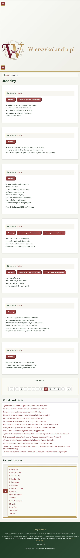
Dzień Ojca (13, 491)
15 (46, 389)
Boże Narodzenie (15, 501)
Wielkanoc (13, 513)
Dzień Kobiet (14, 482)
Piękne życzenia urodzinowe (54, 233)
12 (33, 389)
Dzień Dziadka (14, 476)
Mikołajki (12, 504)
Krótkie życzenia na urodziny (54, 272)
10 (25, 389)
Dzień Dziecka (14, 479)
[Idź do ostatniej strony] (69, 389)
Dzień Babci (13, 470)
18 (58, 389)
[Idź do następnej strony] (63, 389)
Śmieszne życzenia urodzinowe (29, 99)
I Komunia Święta (15, 495)
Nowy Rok (13, 507)
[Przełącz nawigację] (3, 4)
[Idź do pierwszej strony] (11, 389)
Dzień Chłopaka (15, 473)
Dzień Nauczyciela (16, 488)
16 (50, 389)
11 (29, 389)
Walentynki (13, 510)
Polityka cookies (40, 530)
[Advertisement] (40, 21)
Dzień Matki (13, 485)
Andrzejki (12, 498)
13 (37, 389)
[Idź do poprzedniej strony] (17, 389)
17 (54, 389)
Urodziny (19, 93)
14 (42, 389)
